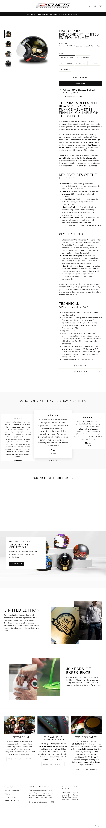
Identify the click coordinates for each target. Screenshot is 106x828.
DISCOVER (16, 564)
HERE (68, 793)
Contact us (80, 371)
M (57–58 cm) (66, 63)
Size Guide (80, 366)
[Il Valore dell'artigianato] (53, 725)
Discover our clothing (19, 759)
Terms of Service (10, 797)
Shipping (7, 794)
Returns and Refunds (11, 790)
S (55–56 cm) (83, 57)
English (97, 826)
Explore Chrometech (86, 769)
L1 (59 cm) (80, 63)
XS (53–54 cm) (67, 57)
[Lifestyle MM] (19, 725)
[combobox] (99, 826)
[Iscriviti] (52, 802)
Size (61, 53)
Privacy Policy (9, 787)
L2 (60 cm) (94, 63)
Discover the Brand (53, 764)
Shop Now (80, 83)
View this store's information (73, 96)
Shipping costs (75, 46)
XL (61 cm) (65, 69)
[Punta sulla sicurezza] (86, 725)
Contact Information (11, 801)
